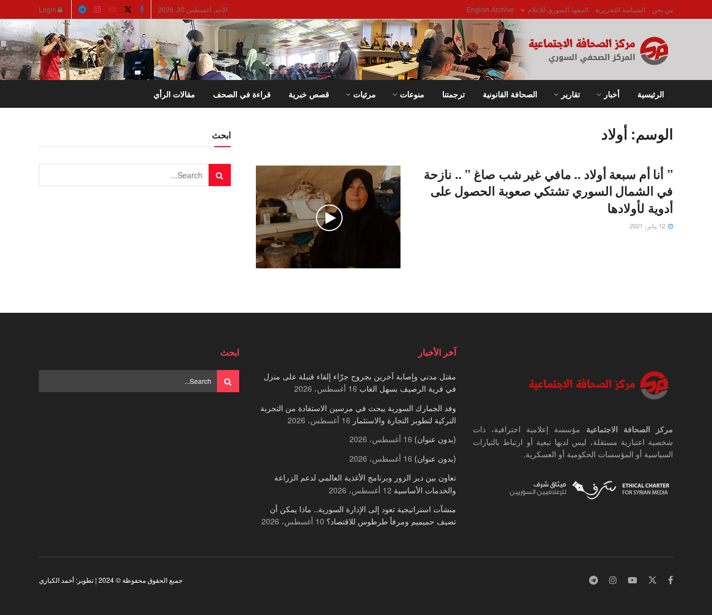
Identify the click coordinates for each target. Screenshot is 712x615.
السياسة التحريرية (620, 9)
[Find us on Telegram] (82, 9)
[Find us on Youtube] (112, 9)
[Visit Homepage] (600, 50)
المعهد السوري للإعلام (558, 9)
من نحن (662, 9)
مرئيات (364, 93)
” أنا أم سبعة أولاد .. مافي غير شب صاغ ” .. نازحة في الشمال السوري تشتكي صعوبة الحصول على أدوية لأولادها (548, 191)
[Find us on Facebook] (142, 9)
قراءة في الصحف (242, 93)
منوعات (412, 93)
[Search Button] (43, 94)
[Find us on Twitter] (128, 9)
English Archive (490, 9)
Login (48, 9)
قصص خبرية (309, 93)
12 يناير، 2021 (648, 225)
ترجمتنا (453, 93)
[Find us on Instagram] (97, 9)
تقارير (570, 93)
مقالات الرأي (174, 93)
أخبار (612, 93)
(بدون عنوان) (435, 438)
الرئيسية (650, 93)
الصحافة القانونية (510, 93)
